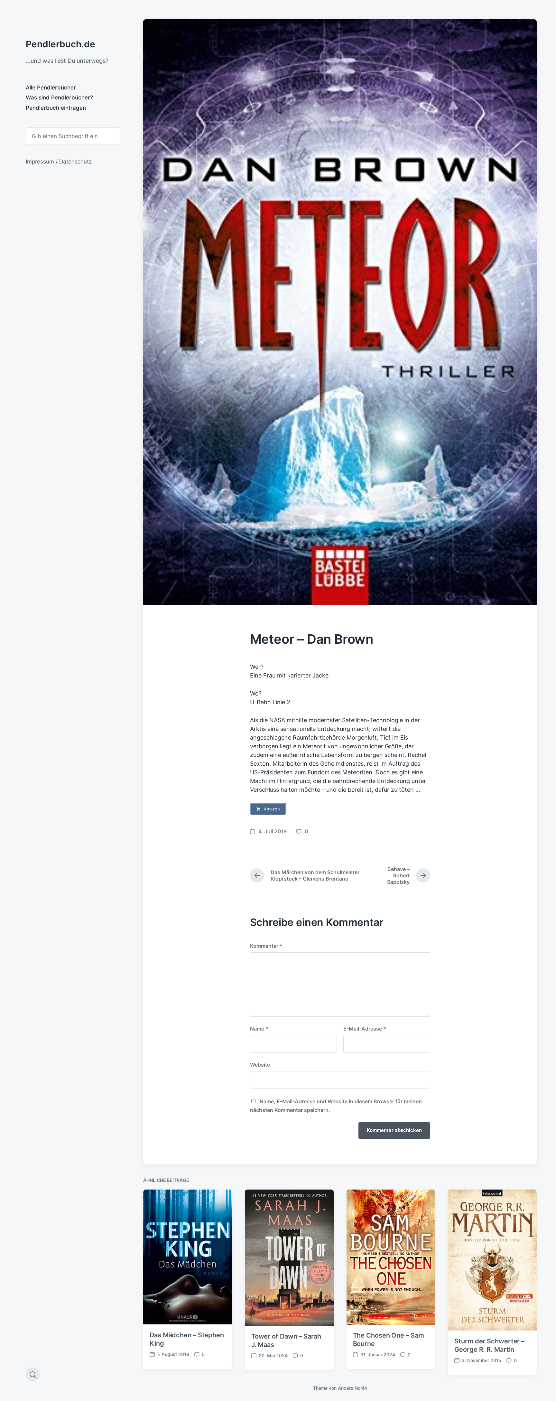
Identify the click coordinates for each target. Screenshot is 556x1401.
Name (259, 1028)
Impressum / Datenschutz (59, 161)
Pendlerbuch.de (60, 44)
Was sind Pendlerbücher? (59, 97)
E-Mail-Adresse (364, 1028)
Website (260, 1064)
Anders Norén (352, 1388)
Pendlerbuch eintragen (56, 108)
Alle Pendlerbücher (51, 87)
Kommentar (266, 946)
